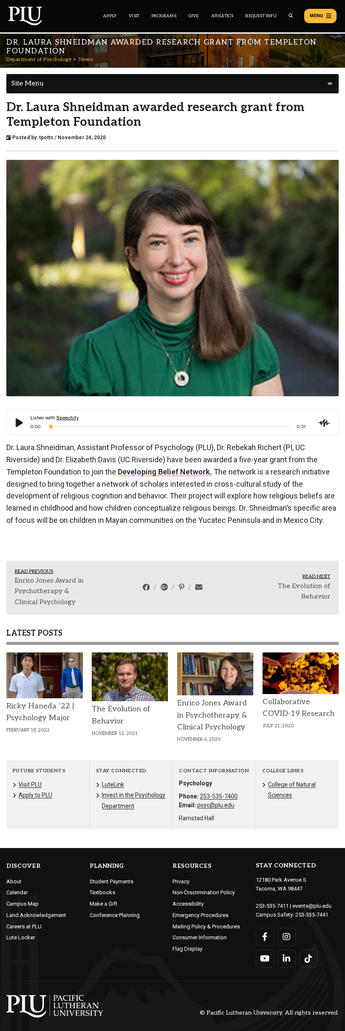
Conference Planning (115, 915)
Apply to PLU (35, 795)
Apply (110, 16)
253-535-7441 (311, 915)
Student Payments (111, 881)
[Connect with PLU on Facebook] (265, 937)
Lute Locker (20, 937)
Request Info (260, 16)
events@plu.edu (312, 906)
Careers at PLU (24, 926)
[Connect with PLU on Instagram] (287, 937)
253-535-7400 (219, 796)
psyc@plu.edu (215, 805)
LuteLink (113, 784)
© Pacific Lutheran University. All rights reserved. (269, 1013)
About (13, 881)
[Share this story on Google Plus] (165, 587)
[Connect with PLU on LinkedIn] (287, 958)
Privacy (180, 881)
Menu (316, 16)
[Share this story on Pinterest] (182, 587)
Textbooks (102, 892)
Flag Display (187, 949)
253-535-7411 (272, 906)
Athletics (222, 16)
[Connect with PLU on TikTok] (309, 958)
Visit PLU (30, 784)
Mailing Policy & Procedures (206, 926)
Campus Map (22, 904)
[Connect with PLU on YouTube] (265, 958)
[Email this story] (198, 587)
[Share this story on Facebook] (147, 587)
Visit (134, 16)
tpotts (46, 137)
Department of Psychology (39, 59)
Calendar (17, 892)
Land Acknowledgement (36, 915)
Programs (163, 16)
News (86, 59)
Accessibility (188, 904)
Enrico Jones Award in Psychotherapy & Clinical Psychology (49, 591)
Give (193, 16)
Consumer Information (199, 937)
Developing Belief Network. (165, 471)
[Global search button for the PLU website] (291, 15)
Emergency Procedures (200, 915)
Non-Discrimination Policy (203, 892)
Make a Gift (103, 904)
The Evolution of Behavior (304, 591)
